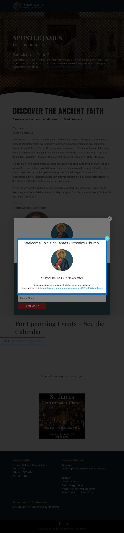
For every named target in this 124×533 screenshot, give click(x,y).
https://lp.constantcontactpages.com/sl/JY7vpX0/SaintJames (71, 288)
